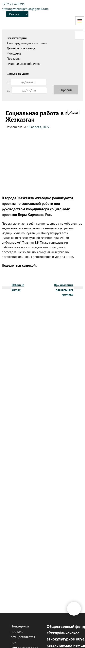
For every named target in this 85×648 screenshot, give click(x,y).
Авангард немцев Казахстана (27, 43)
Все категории (17, 38)
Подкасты (13, 58)
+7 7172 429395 (13, 4)
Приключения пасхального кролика (63, 289)
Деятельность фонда (21, 48)
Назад (73, 112)
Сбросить (66, 90)
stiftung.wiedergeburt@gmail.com (25, 9)
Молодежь (14, 53)
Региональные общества (24, 63)
